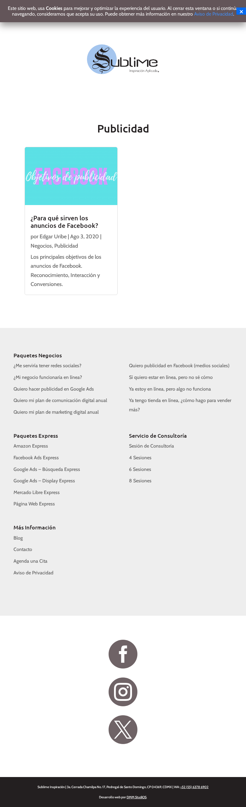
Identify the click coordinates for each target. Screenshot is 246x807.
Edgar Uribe (53, 236)
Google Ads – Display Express (44, 481)
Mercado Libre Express (37, 492)
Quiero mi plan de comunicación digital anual (60, 400)
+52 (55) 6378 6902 (194, 787)
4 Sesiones (140, 457)
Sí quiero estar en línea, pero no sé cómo (171, 377)
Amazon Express (31, 446)
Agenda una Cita (30, 561)
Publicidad (66, 246)
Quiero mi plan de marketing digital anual (56, 412)
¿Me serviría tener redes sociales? (47, 365)
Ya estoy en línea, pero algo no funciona (170, 389)
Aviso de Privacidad (33, 573)
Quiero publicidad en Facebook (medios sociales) (179, 365)
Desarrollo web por (122, 797)
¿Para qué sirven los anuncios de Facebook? (64, 221)
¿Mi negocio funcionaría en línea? (48, 377)
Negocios (41, 246)
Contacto (23, 549)
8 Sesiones (140, 481)
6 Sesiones (140, 469)
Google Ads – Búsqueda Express (47, 469)
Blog (18, 538)
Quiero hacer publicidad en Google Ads (54, 389)
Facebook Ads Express (36, 457)
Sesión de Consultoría (151, 446)
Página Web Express (34, 504)
